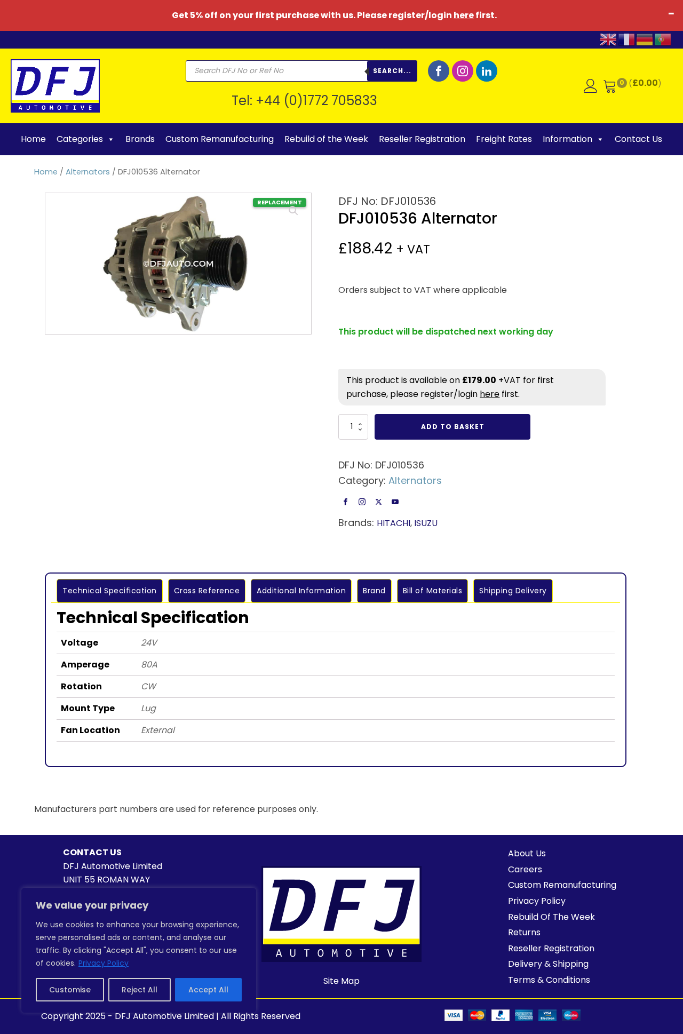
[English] (609, 39)
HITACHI (393, 523)
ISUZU (426, 523)
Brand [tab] (374, 590)
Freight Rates (504, 139)
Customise (70, 989)
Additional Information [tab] (301, 590)
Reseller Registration (422, 139)
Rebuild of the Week (326, 139)
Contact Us (638, 139)
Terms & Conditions (549, 980)
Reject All (139, 989)
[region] (138, 950)
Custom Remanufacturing (219, 139)
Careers (525, 869)
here (464, 15)
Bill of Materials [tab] (433, 590)
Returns (524, 932)
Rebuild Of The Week (551, 917)
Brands (140, 139)
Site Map (341, 981)
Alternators (88, 171)
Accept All (208, 989)
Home (33, 139)
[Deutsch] (645, 39)
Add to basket (453, 426)
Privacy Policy (103, 963)
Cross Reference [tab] (207, 590)
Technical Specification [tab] (109, 590)
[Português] (663, 39)
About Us (527, 853)
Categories (80, 139)
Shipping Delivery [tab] (513, 590)
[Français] (627, 39)
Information (567, 139)
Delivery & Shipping (548, 964)
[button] (293, 210)
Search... (392, 70)
